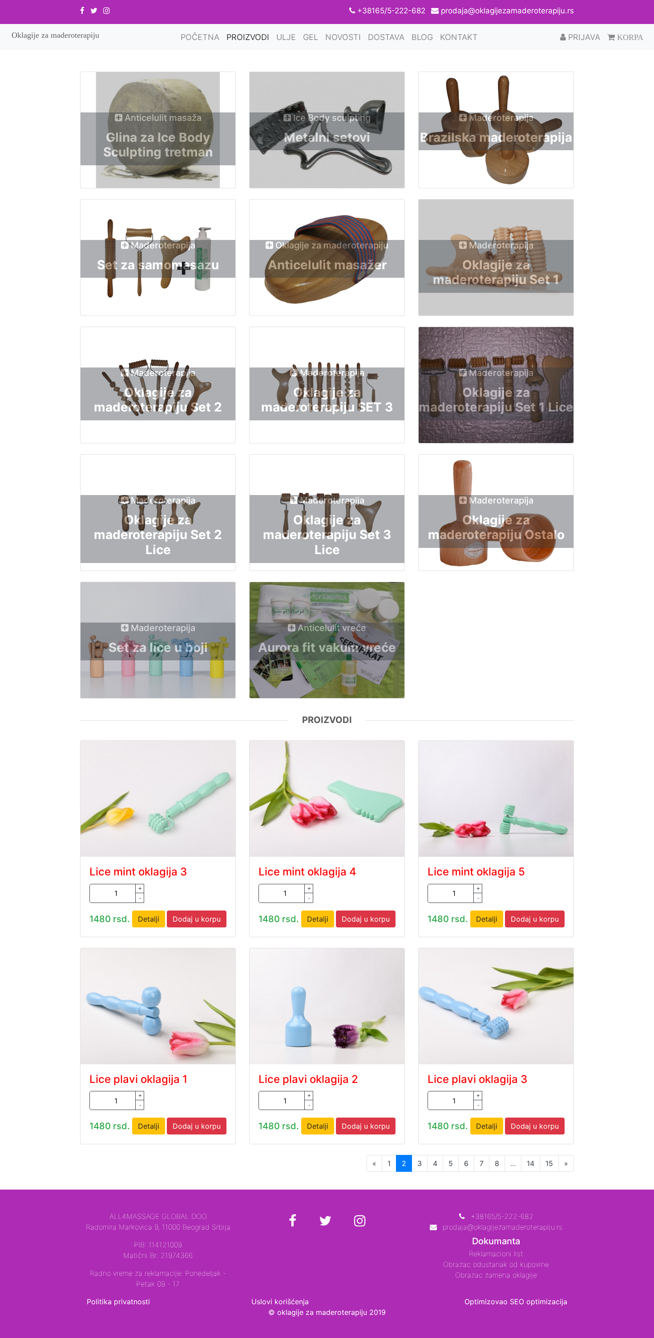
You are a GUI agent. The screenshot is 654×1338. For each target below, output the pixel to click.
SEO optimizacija (538, 1301)
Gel (310, 37)
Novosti (343, 37)
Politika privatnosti (118, 1301)
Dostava (386, 37)
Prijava (583, 37)
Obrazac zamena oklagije (496, 1274)
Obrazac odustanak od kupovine (496, 1264)
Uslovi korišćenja (280, 1301)
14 (530, 1163)
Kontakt (459, 37)
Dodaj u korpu (197, 919)
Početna (202, 37)
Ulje (286, 37)
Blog (422, 37)
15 (549, 1163)
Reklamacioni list (496, 1253)
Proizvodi (247, 37)
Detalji (148, 919)
